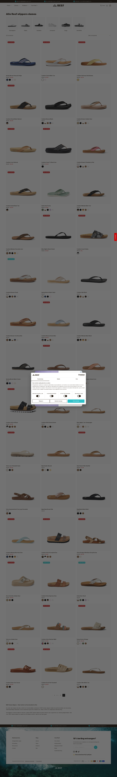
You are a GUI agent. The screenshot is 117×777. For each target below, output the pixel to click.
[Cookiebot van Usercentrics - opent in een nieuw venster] (79, 375)
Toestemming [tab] (40, 379)
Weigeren (41, 401)
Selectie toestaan (58, 401)
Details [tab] (58, 379)
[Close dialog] (81, 372)
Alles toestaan (76, 401)
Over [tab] (77, 379)
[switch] (51, 396)
